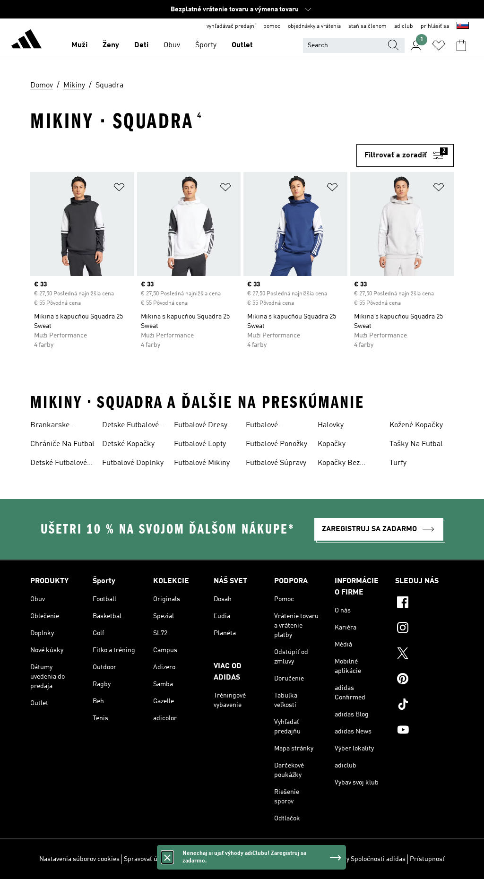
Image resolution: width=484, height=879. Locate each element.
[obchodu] (26, 40)
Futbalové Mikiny (202, 463)
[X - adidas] (424, 654)
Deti (141, 45)
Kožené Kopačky (416, 425)
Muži (79, 45)
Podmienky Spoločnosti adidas (361, 859)
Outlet (242, 45)
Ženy (111, 45)
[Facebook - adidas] (424, 603)
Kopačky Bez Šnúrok (339, 464)
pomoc (271, 26)
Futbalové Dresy (200, 425)
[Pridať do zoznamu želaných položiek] (119, 189)
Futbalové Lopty (200, 444)
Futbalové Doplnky (133, 463)
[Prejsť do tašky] (461, 45)
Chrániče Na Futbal (62, 444)
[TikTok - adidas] (424, 705)
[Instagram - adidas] (424, 629)
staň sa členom (367, 26)
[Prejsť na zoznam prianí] (438, 45)
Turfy (397, 463)
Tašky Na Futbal (416, 444)
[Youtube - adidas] (424, 731)
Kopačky (332, 444)
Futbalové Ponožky (276, 444)
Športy (205, 45)
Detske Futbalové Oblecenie (130, 426)
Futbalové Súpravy (276, 463)
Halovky (331, 425)
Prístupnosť (427, 859)
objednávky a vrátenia (314, 26)
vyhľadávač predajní (231, 26)
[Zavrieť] (167, 857)
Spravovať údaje (147, 859)
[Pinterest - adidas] (424, 680)
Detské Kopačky (128, 444)
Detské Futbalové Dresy (58, 464)
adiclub (403, 26)
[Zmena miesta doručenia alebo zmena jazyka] (463, 26)
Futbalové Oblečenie (262, 426)
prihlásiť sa (435, 26)
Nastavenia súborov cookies (79, 859)
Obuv (172, 45)
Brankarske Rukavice (49, 426)
